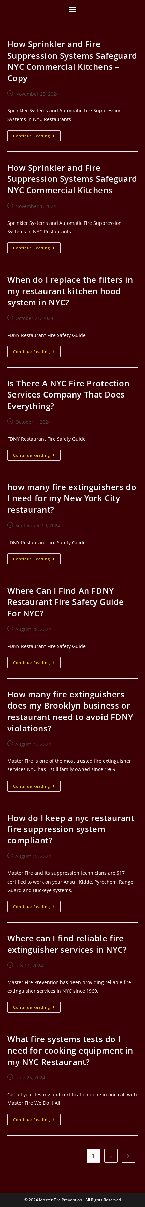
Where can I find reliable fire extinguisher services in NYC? (67, 944)
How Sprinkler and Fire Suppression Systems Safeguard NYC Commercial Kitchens (72, 179)
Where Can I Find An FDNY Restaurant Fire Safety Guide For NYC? (65, 602)
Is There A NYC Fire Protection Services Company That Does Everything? (68, 394)
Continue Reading (37, 134)
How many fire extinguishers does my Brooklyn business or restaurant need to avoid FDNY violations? (70, 711)
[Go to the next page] (128, 1156)
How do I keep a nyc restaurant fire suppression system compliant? (71, 829)
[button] (72, 8)
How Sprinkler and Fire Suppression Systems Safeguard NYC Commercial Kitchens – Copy (72, 60)
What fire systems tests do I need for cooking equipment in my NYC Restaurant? (70, 1050)
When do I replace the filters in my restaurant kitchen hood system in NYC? (70, 291)
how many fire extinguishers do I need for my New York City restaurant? (72, 498)
